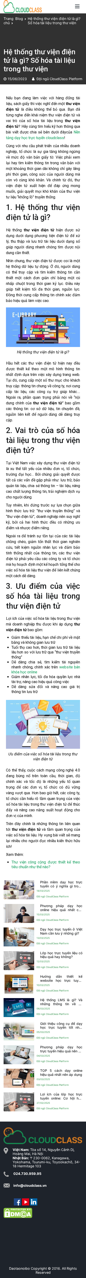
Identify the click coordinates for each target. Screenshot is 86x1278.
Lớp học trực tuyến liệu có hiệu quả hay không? (61, 955)
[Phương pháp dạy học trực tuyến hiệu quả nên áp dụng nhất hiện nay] (19, 1055)
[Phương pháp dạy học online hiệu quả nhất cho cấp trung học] (19, 913)
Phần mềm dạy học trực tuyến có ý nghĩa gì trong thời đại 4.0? (61, 884)
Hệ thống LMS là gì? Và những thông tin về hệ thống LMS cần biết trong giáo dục (61, 1002)
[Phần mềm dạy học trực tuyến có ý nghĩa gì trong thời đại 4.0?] (19, 890)
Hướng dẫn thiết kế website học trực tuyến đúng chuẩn (61, 978)
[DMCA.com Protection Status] (18, 1213)
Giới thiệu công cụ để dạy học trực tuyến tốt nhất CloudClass (61, 1026)
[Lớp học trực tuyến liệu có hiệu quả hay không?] (19, 960)
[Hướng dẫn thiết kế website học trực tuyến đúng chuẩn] (19, 984)
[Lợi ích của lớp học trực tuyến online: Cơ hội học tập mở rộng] (19, 1102)
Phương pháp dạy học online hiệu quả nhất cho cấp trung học (61, 908)
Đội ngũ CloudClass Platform (59, 79)
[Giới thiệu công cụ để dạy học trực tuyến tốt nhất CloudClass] (19, 1031)
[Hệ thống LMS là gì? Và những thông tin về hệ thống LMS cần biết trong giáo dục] (19, 1007)
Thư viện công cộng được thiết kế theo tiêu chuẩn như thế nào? (45, 864)
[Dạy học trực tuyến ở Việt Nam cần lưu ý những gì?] (19, 937)
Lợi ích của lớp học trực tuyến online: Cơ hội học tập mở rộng (61, 1096)
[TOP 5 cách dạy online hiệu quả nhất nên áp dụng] (19, 1078)
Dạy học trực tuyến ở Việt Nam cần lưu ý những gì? (61, 931)
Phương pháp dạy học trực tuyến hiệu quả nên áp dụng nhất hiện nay (61, 1049)
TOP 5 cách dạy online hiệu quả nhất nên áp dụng (61, 1072)
